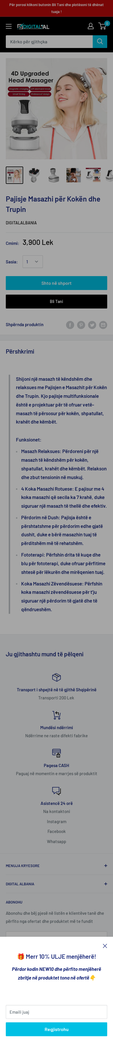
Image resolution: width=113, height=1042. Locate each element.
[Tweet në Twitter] (92, 324)
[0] (102, 26)
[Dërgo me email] (103, 324)
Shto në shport (56, 283)
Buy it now (56, 301)
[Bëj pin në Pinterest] (81, 324)
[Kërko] (100, 41)
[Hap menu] (9, 26)
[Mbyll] (105, 945)
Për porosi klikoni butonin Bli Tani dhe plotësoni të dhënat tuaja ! (56, 8)
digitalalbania (21, 222)
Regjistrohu (57, 1029)
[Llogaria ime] (91, 26)
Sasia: (12, 261)
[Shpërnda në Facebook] (70, 324)
